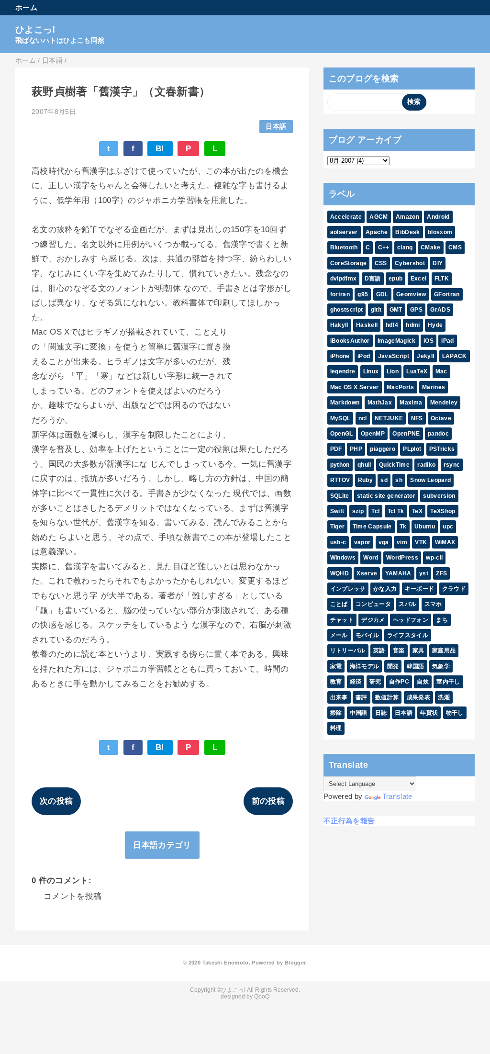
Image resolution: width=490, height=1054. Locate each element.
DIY (438, 263)
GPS (416, 309)
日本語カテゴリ (162, 845)
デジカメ (373, 620)
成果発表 (418, 697)
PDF (336, 449)
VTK (421, 542)
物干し (455, 712)
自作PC (399, 681)
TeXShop (442, 511)
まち (442, 620)
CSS (381, 263)
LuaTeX (416, 371)
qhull (364, 464)
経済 (356, 681)
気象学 (441, 666)
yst (423, 573)
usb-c (338, 542)
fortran (340, 294)
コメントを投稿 (72, 896)
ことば (339, 604)
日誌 (381, 712)
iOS (428, 340)
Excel (419, 278)
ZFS (441, 573)
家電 (336, 666)
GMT (396, 309)
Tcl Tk (396, 511)
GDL (382, 294)
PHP (356, 449)
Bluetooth (344, 247)
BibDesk (407, 232)
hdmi (413, 325)
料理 (336, 728)
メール (339, 635)
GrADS (440, 309)
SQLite (339, 496)
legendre (343, 371)
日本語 (276, 126)
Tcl (375, 511)
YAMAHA (398, 573)
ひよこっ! (35, 29)
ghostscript (346, 309)
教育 (336, 681)
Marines (433, 387)
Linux (371, 371)
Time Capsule (372, 526)
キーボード (419, 588)
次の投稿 (56, 801)
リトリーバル (348, 650)
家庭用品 (444, 650)
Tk (403, 526)
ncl (362, 418)
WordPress (402, 557)
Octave (441, 418)
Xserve (366, 573)
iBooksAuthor (350, 340)
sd (384, 480)
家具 (418, 650)
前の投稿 (268, 801)
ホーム (26, 7)
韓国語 (415, 666)
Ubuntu (424, 526)
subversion (439, 496)
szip (358, 511)
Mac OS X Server (354, 387)
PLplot (412, 449)
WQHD (339, 573)
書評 (362, 697)
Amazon (407, 216)
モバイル (367, 635)
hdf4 (392, 325)
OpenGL (341, 433)
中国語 (359, 712)
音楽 (399, 650)
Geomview (411, 294)
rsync (452, 464)
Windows (343, 557)
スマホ (433, 604)
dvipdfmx (343, 278)
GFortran (447, 294)
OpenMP (373, 433)
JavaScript (393, 356)
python (340, 464)
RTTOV (340, 480)
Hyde (435, 325)
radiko (426, 464)
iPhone (340, 356)
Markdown (345, 402)
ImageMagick (397, 340)
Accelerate (346, 216)
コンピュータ (373, 604)
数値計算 (387, 697)
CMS (455, 247)
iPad (447, 340)
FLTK (441, 278)
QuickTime (394, 464)
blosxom (440, 232)
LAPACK (454, 356)
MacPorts (400, 387)
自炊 (423, 681)
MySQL (340, 418)
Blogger (295, 962)
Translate (397, 796)
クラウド (454, 588)
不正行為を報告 (349, 821)
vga (384, 542)
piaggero (382, 449)
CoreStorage (348, 263)
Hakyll (339, 325)
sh (398, 480)
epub (395, 278)
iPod (363, 356)
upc (448, 526)
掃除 (336, 712)
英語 (379, 650)
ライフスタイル (407, 635)
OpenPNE (406, 433)
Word (370, 557)
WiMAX (445, 542)
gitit (376, 309)
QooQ (261, 996)
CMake (431, 247)
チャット (342, 620)
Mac (441, 371)
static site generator (386, 496)
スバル (407, 604)
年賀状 (429, 712)
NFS (417, 418)
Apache (377, 232)
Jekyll (425, 356)
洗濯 (444, 697)
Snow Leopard (430, 480)
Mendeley (444, 402)
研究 (375, 681)
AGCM (378, 216)
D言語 (373, 278)
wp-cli (434, 557)
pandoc (438, 433)
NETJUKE (389, 418)
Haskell (367, 325)
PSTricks (442, 449)
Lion (393, 371)
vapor (362, 542)
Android (438, 216)
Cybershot (410, 263)
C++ (384, 247)
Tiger (337, 526)
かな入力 (385, 588)
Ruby (365, 480)
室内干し (448, 681)
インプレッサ (348, 588)
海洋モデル (364, 666)
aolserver (344, 232)
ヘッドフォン (410, 620)
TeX (417, 511)
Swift (337, 511)
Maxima (411, 402)
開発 (393, 666)
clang (405, 247)
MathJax (380, 402)
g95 (362, 294)
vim (402, 542)
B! (160, 148)
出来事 (339, 697)
